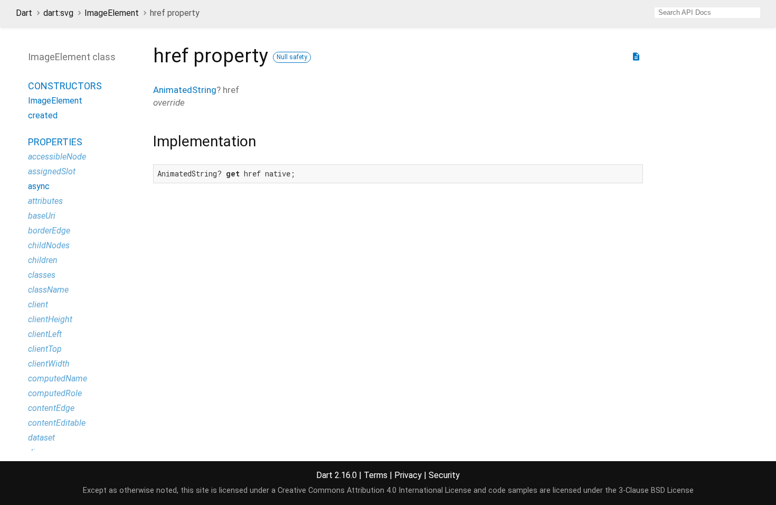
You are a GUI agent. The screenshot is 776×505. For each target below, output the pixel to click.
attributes (45, 201)
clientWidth (49, 364)
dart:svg (58, 13)
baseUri (41, 216)
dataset (41, 438)
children (43, 260)
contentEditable (57, 423)
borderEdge (49, 231)
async (39, 186)
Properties (55, 141)
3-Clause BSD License (656, 490)
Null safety (292, 57)
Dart (24, 13)
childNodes (49, 245)
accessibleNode (57, 157)
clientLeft (45, 334)
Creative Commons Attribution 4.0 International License (374, 490)
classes (41, 275)
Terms (375, 475)
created (43, 115)
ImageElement (111, 13)
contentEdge (51, 408)
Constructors (65, 85)
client (38, 305)
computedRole (55, 393)
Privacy (408, 475)
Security (444, 475)
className (48, 290)
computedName (57, 378)
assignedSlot (51, 171)
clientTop (45, 349)
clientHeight (50, 319)
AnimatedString (184, 90)
